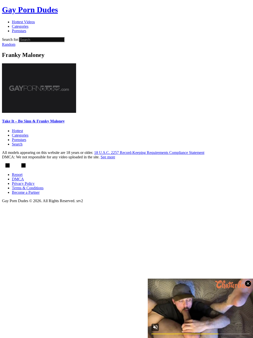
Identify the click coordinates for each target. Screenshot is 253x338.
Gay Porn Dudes (30, 9)
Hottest (17, 131)
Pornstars (19, 31)
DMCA (18, 179)
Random (8, 44)
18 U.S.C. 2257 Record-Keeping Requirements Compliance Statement (149, 152)
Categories (20, 26)
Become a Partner (26, 192)
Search (17, 144)
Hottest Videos (23, 22)
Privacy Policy (23, 183)
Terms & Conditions (27, 188)
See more (108, 157)
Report (17, 174)
